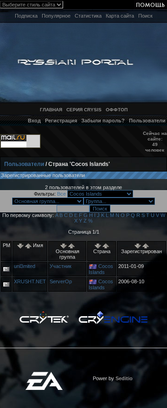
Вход (34, 120)
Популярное (56, 16)
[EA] (44, 374)
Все (61, 194)
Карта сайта (120, 16)
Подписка (26, 16)
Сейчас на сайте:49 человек (155, 142)
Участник (60, 266)
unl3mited (24, 266)
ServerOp (61, 281)
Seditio (124, 378)
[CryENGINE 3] (113, 313)
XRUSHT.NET (30, 281)
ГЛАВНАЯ (51, 109)
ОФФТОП (117, 109)
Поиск (145, 16)
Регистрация (61, 120)
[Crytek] (44, 313)
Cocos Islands (101, 269)
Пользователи (147, 120)
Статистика (88, 16)
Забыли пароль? (103, 120)
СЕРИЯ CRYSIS (84, 109)
